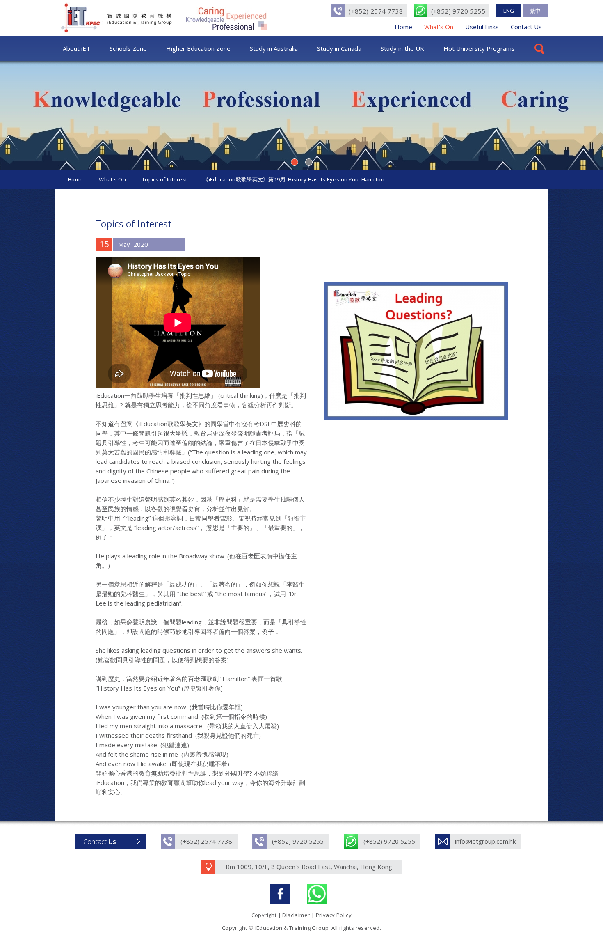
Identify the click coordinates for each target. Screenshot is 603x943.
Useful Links (482, 27)
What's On (438, 27)
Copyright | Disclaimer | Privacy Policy (301, 915)
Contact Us (526, 27)
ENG (508, 10)
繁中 (535, 10)
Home (403, 27)
